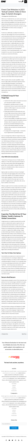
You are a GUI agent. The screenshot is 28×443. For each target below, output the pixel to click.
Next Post (24, 334)
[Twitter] (12, 440)
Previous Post (4, 334)
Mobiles (14, 387)
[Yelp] (21, 440)
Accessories (14, 390)
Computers (14, 388)
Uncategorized (5, 16)
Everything (14, 383)
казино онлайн (6, 378)
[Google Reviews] (18, 440)
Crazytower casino (14, 373)
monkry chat (19, 86)
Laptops (14, 385)
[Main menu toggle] (25, 1)
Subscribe (14, 427)
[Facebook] (6, 440)
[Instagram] (15, 440)
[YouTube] (9, 440)
